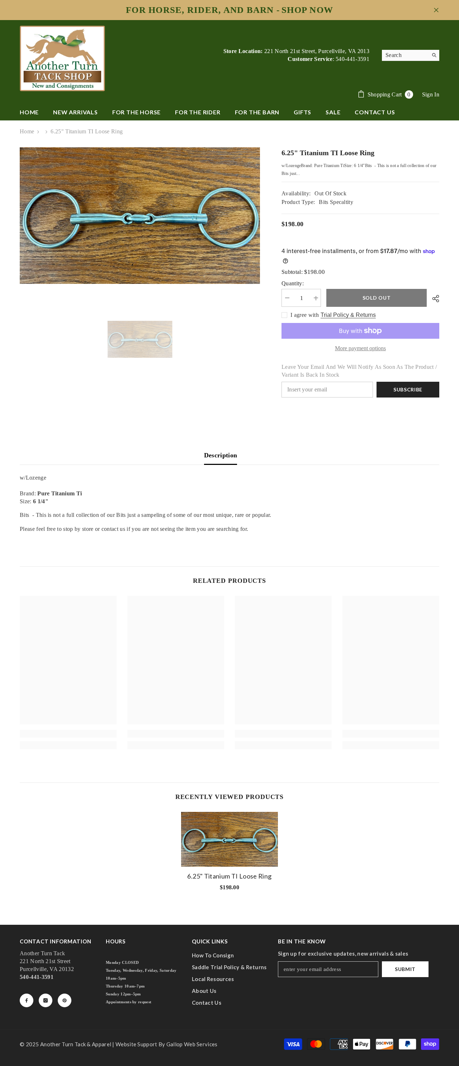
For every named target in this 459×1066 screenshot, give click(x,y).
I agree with (304, 315)
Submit (405, 969)
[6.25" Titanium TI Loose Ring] (229, 839)
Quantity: (292, 284)
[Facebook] (26, 1000)
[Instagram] (45, 1000)
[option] (140, 215)
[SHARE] (433, 298)
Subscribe (407, 389)
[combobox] (405, 55)
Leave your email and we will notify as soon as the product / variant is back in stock (359, 371)
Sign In (430, 94)
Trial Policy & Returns (348, 315)
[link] (68, 734)
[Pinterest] (64, 1000)
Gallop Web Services (192, 1044)
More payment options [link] (360, 348)
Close (436, 10)
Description (220, 455)
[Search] (410, 55)
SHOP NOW (307, 10)
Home (27, 131)
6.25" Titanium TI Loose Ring (229, 876)
